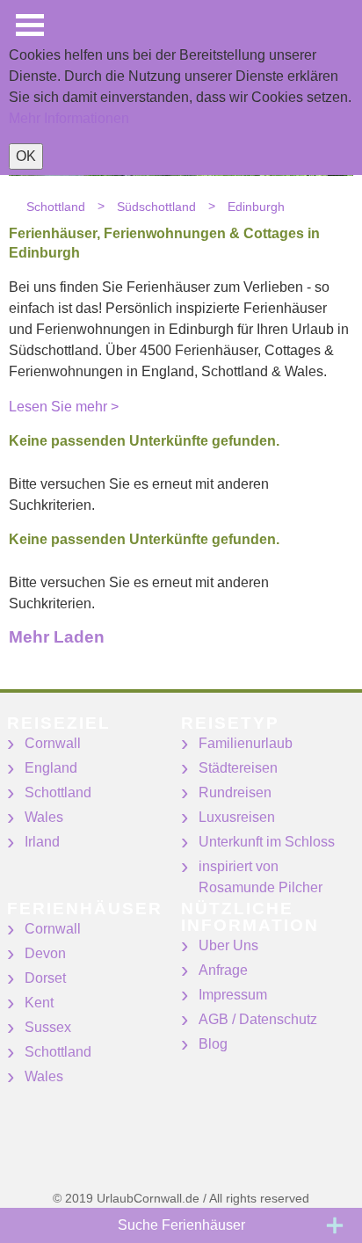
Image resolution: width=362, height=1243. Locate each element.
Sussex (48, 1027)
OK (26, 156)
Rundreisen (235, 792)
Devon (45, 953)
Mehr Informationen (69, 118)
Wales (44, 817)
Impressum (233, 994)
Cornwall (53, 743)
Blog (213, 1043)
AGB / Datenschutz (258, 1019)
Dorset (45, 977)
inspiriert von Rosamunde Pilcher (260, 877)
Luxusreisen (237, 817)
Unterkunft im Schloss (267, 841)
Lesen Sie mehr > (64, 406)
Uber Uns (228, 945)
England (51, 767)
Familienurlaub (246, 743)
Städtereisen (238, 767)
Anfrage (223, 970)
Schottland (58, 792)
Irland (42, 841)
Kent (39, 1002)
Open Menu (30, 25)
